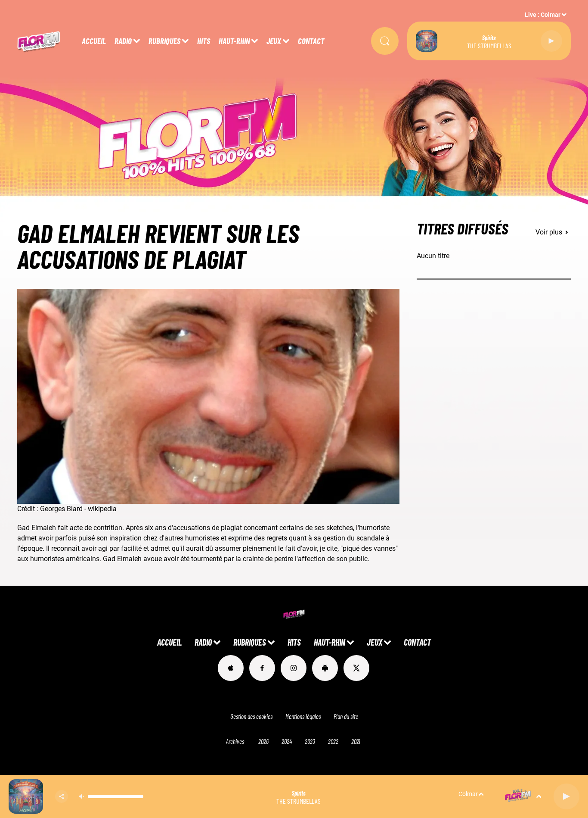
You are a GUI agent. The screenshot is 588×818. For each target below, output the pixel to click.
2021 (355, 741)
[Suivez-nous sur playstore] (325, 668)
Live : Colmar (542, 14)
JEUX (273, 41)
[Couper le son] (81, 796)
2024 (287, 741)
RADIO (123, 41)
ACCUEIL (94, 41)
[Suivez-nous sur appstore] (231, 668)
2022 (333, 741)
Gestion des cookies (251, 716)
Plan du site (346, 716)
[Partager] (61, 796)
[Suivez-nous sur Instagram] (293, 668)
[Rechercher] (385, 41)
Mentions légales (303, 716)
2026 (263, 741)
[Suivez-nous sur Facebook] (262, 668)
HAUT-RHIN (234, 41)
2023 (310, 741)
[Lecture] (551, 41)
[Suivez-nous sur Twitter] (356, 668)
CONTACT (311, 41)
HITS (203, 41)
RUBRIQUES (164, 41)
